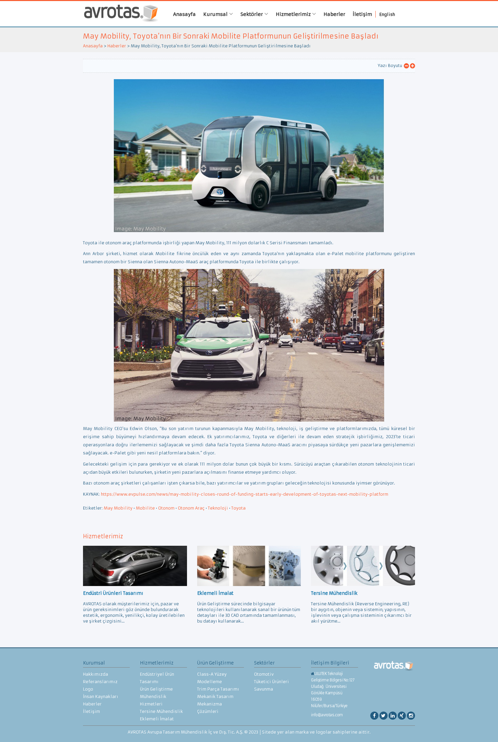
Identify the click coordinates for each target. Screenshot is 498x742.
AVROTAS (118, 14)
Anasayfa (184, 14)
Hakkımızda (95, 674)
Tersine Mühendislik (161, 711)
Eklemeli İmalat (157, 718)
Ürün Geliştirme (156, 689)
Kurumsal (216, 14)
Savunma (263, 689)
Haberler (334, 14)
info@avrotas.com (327, 715)
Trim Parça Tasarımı (218, 689)
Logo (88, 689)
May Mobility (118, 508)
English (387, 14)
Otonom (166, 508)
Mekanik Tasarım (215, 696)
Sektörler (252, 14)
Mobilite (145, 508)
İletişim (362, 14)
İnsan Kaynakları (100, 696)
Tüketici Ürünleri (271, 681)
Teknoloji (218, 508)
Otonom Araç (191, 508)
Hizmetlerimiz (294, 14)
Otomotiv (264, 674)
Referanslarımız (100, 681)
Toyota (238, 508)
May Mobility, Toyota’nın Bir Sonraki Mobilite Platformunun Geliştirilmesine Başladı (230, 36)
